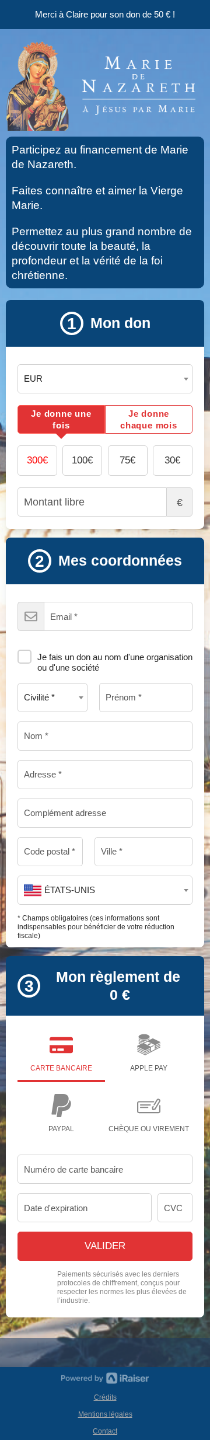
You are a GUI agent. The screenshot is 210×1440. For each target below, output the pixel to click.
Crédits (105, 1397)
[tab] (61, 419)
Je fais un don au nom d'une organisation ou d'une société (114, 662)
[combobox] (105, 378)
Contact (105, 1431)
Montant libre (180, 502)
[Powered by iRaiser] (105, 1378)
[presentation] (61, 419)
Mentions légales (105, 1414)
